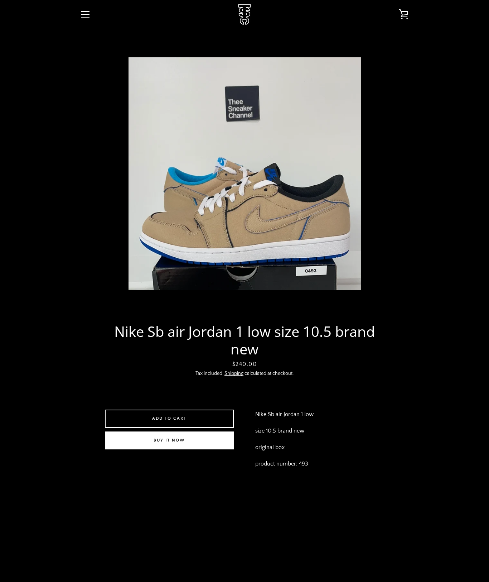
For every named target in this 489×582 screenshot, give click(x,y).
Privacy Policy (231, 525)
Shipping (233, 373)
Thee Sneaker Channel (250, 554)
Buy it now (169, 440)
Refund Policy (276, 525)
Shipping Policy (322, 525)
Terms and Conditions (176, 525)
